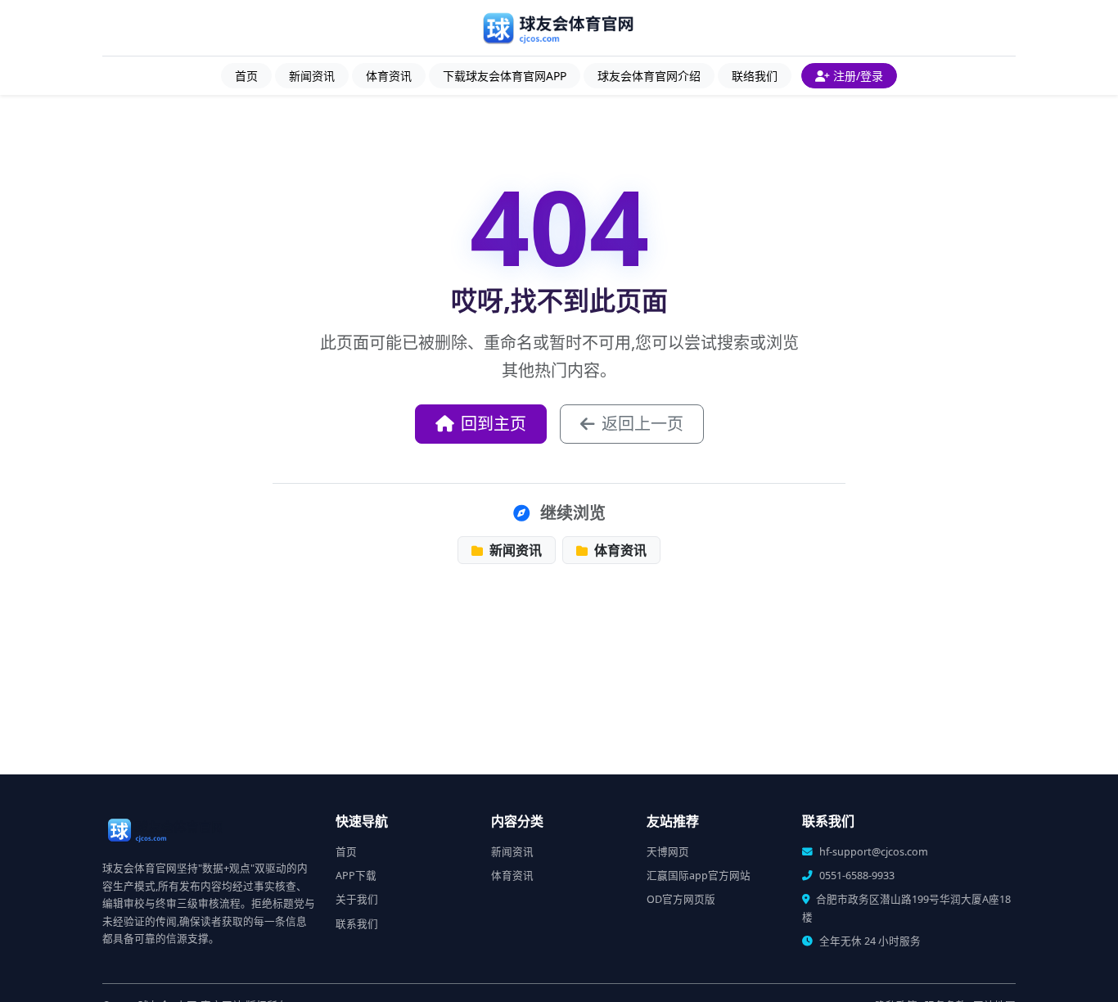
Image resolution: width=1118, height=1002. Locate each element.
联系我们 (357, 924)
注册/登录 (858, 76)
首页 (246, 76)
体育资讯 (389, 76)
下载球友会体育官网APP (504, 76)
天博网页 (668, 852)
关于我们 (357, 899)
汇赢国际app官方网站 (699, 875)
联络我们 (755, 76)
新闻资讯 (312, 76)
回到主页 (493, 424)
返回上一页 (642, 424)
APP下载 (356, 875)
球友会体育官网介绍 (649, 76)
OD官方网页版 (681, 899)
